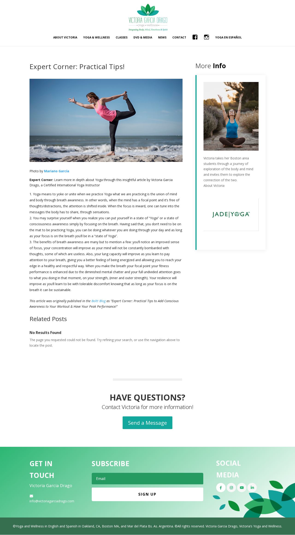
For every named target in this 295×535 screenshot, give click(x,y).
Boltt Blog (98, 301)
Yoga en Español (228, 37)
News (162, 37)
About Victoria (65, 37)
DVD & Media (142, 37)
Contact (179, 37)
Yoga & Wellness (96, 37)
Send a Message (147, 422)
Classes (121, 37)
